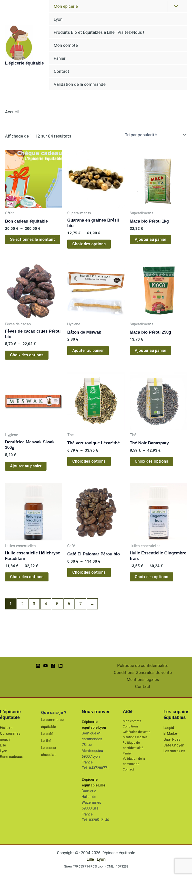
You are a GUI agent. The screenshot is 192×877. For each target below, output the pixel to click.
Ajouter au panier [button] (150, 239)
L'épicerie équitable (24, 63)
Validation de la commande (80, 84)
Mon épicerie (66, 6)
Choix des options (89, 244)
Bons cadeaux (11, 757)
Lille (3, 745)
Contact (61, 71)
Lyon (58, 19)
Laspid (169, 728)
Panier (60, 58)
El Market (171, 733)
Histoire (6, 728)
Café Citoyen (174, 745)
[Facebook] (53, 665)
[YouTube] (45, 665)
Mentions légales (143, 679)
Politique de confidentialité (142, 665)
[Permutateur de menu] (175, 6)
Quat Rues (172, 739)
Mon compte (66, 45)
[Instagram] (38, 665)
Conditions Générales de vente (143, 672)
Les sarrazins (174, 751)
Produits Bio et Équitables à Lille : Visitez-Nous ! (99, 32)
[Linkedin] (60, 665)
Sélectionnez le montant (32, 239)
